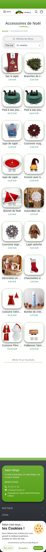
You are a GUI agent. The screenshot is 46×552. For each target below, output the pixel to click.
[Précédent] (10, 69)
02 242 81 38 (13, 487)
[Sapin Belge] (23, 11)
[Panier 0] (41, 12)
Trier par (9, 45)
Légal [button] (5, 515)
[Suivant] (14, 69)
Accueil (5, 31)
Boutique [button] (7, 508)
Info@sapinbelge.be (16, 490)
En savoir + (23, 548)
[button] (7, 12)
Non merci (8, 548)
